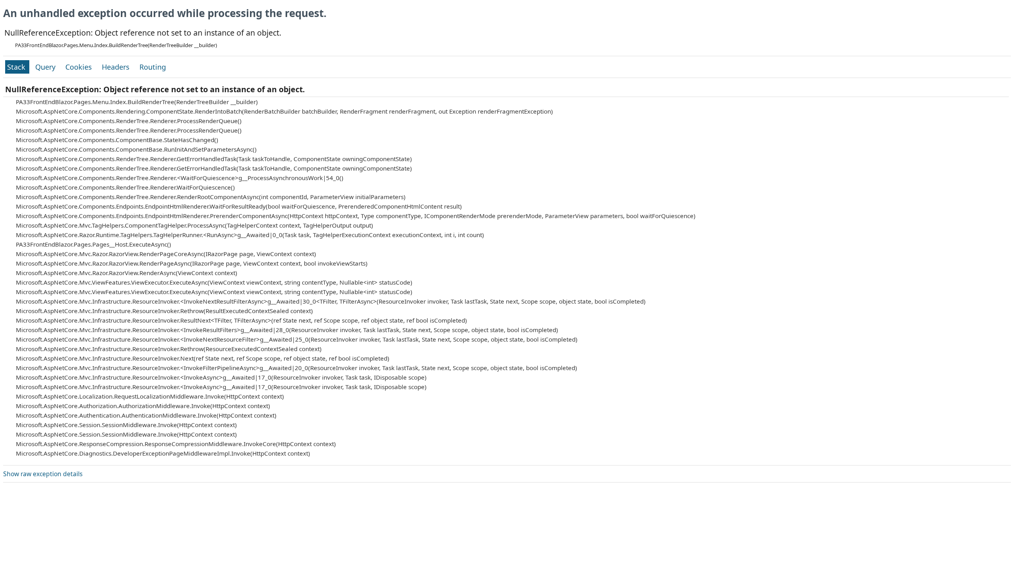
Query (46, 67)
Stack (17, 67)
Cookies (79, 67)
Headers (117, 67)
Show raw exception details (42, 473)
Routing (152, 67)
